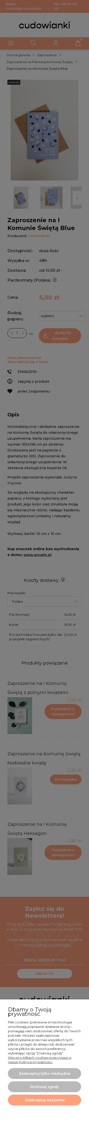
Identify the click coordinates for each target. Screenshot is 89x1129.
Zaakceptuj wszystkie (45, 1100)
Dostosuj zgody (44, 1087)
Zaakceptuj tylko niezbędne (44, 1073)
